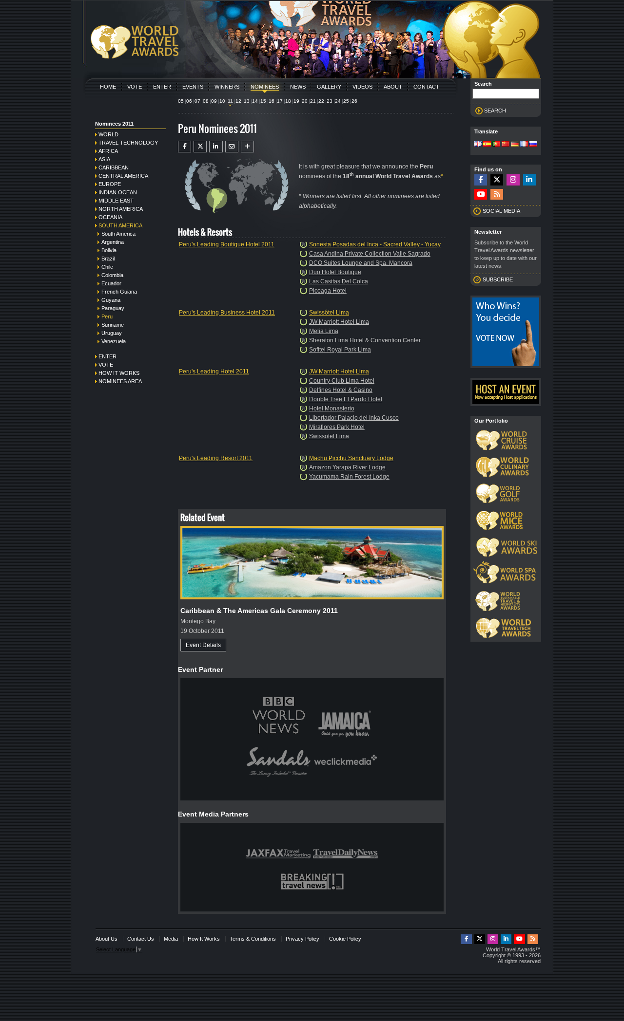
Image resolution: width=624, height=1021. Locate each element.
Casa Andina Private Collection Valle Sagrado (369, 253)
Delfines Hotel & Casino (340, 390)
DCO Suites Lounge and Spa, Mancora (360, 263)
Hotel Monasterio (331, 408)
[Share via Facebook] (184, 146)
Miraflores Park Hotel (337, 427)
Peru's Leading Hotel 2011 (214, 371)
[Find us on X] (496, 180)
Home (108, 87)
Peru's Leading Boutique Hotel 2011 (226, 244)
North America (120, 209)
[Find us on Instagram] (513, 180)
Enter (162, 87)
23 (329, 101)
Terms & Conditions (253, 939)
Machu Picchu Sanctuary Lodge (351, 458)
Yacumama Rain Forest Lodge (349, 476)
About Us (106, 939)
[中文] (505, 144)
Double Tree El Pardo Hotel (345, 399)
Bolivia (109, 250)
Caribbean (113, 167)
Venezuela (113, 341)
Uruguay (111, 333)
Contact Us (140, 939)
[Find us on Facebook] (480, 180)
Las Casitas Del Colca (338, 281)
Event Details (203, 645)
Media (171, 939)
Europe (109, 184)
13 (247, 101)
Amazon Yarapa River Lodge (347, 467)
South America (120, 225)
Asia (104, 159)
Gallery (329, 87)
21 (313, 101)
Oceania (110, 217)
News (298, 87)
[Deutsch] (515, 144)
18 (288, 101)
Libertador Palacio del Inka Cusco (354, 417)
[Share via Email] (232, 146)
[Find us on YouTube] (480, 194)
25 (346, 101)
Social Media (501, 211)
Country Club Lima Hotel (341, 380)
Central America (123, 176)
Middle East (116, 201)
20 (305, 101)
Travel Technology (128, 143)
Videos (362, 87)
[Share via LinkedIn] (216, 146)
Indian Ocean (117, 192)
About (393, 87)
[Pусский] (533, 144)
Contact (426, 87)
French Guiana (119, 292)
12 (238, 101)
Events (192, 87)
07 (197, 101)
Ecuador (111, 283)
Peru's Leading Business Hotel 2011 (227, 312)
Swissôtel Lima (329, 312)
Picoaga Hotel (328, 290)
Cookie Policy (345, 939)
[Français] (524, 144)
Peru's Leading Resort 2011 (216, 458)
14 (255, 101)
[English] (478, 144)
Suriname (112, 325)
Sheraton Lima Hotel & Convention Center (365, 340)
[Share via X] (200, 146)
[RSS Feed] (496, 194)
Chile (107, 267)
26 (354, 101)
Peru (107, 316)
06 (189, 101)
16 (271, 101)
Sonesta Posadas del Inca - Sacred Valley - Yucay (375, 244)
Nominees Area (120, 381)
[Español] (487, 144)
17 (280, 101)
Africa (108, 151)
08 (206, 101)
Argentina (112, 242)
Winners (226, 87)
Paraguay (112, 308)
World (108, 134)
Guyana (110, 300)
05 (181, 101)
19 (296, 101)
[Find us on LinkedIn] (529, 180)
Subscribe (498, 279)
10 (222, 101)
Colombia (112, 275)
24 (338, 101)
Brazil (108, 258)
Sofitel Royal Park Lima (340, 349)
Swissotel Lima (329, 436)
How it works (118, 373)
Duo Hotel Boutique (335, 272)
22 (321, 101)
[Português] (496, 144)
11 (230, 101)
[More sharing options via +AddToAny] (247, 146)
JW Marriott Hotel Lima (339, 321)
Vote (134, 87)
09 (214, 101)
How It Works (204, 939)
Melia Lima (323, 331)
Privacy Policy (302, 939)
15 (263, 101)
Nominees (265, 87)
